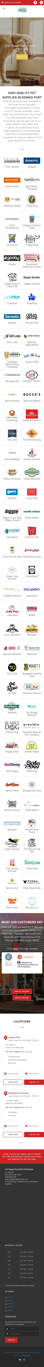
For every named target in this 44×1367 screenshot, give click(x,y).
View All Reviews (21, 991)
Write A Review (21, 998)
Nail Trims (12, 1063)
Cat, (26, 1052)
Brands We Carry (12, 1074)
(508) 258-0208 (10, 1177)
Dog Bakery (12, 1112)
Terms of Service (34, 1353)
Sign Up (11, 1340)
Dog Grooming (14, 1056)
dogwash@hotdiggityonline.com (16, 1179)
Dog (30, 1052)
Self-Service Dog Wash (17, 1060)
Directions (13, 1082)
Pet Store (12, 1116)
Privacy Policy (22, 1353)
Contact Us (22, 57)
